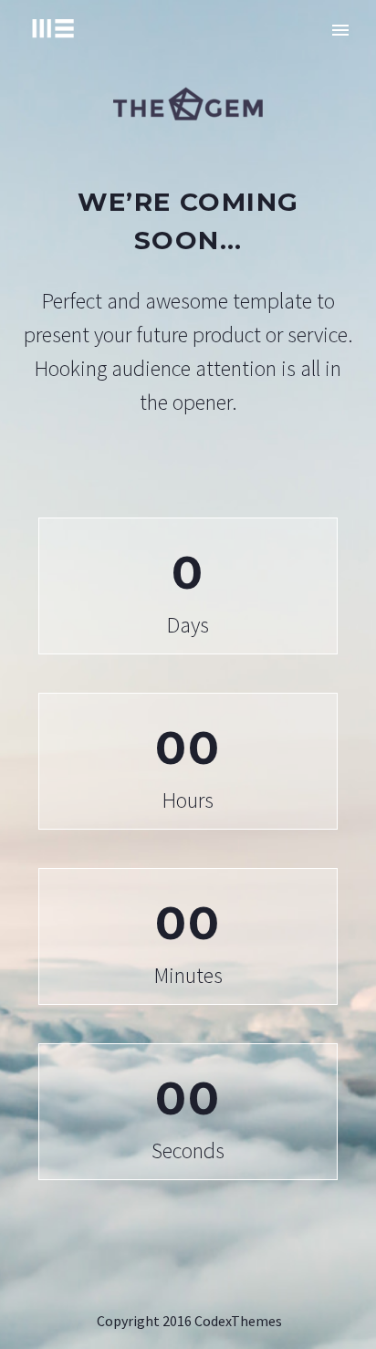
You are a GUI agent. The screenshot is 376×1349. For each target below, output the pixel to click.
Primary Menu (340, 30)
